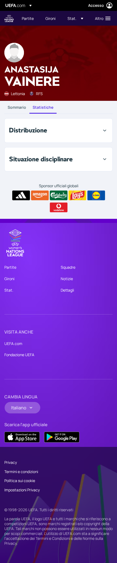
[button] (75, 18)
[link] (27, 18)
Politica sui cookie (19, 480)
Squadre (68, 267)
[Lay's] (77, 195)
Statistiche (43, 107)
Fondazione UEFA (19, 354)
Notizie (67, 278)
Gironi (9, 278)
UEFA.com (13, 343)
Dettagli (67, 290)
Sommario (17, 107)
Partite (10, 267)
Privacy (10, 462)
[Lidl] (96, 195)
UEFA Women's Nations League (9, 18)
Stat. (8, 290)
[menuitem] (29, 18)
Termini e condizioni (21, 471)
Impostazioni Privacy (22, 489)
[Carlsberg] (58, 195)
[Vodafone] (58, 207)
